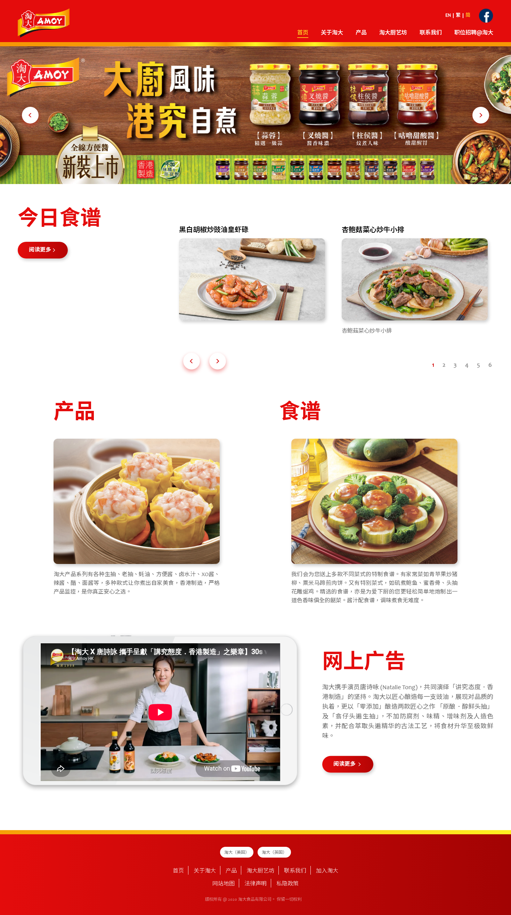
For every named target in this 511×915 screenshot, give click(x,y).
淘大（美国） (236, 853)
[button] (30, 115)
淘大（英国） (274, 853)
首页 (302, 33)
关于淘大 (332, 33)
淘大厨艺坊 (260, 871)
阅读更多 (40, 250)
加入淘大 (327, 871)
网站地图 (223, 884)
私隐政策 (287, 884)
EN (448, 15)
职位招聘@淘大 (473, 33)
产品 (231, 871)
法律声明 (255, 884)
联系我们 (431, 33)
